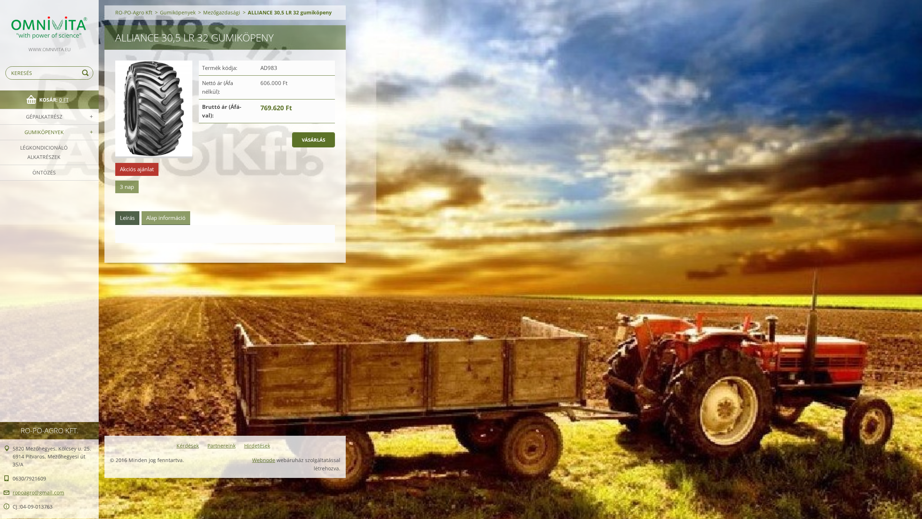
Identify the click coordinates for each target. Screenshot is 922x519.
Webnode (263, 460)
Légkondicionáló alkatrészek (44, 152)
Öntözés (44, 172)
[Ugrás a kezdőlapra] (49, 22)
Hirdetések (257, 445)
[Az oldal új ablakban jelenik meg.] (153, 109)
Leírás (127, 217)
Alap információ (165, 217)
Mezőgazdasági (221, 12)
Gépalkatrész (44, 116)
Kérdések (187, 445)
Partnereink (221, 445)
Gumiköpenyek (44, 132)
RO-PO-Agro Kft (133, 12)
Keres (86, 72)
